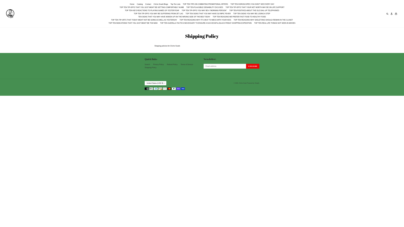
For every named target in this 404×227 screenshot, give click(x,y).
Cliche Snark (243, 83)
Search (147, 64)
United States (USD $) (155, 83)
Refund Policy (172, 64)
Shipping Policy (150, 67)
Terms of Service (187, 64)
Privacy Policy (158, 64)
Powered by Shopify (253, 83)
